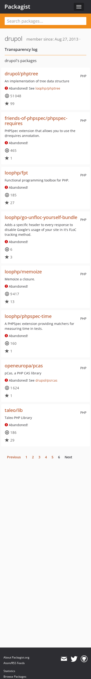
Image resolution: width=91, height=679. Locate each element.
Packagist (17, 6)
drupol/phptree (21, 73)
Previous (14, 457)
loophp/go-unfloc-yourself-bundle (41, 217)
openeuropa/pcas (24, 365)
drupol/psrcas (46, 380)
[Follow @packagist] (74, 659)
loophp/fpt (16, 173)
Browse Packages (15, 677)
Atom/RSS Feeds (14, 663)
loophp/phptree (47, 88)
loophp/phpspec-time (28, 316)
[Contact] (63, 659)
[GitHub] (84, 659)
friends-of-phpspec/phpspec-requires (36, 120)
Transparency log (21, 49)
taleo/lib (14, 410)
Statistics (9, 671)
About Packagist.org (16, 657)
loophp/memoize (23, 271)
